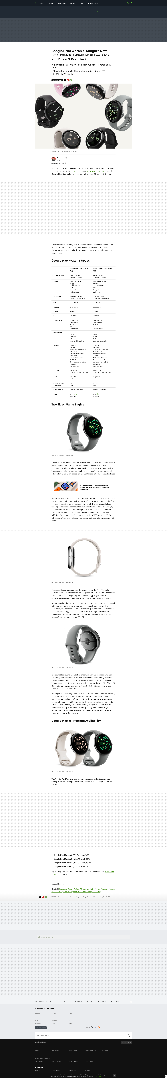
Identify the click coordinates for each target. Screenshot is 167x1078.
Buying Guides (61, 3)
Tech (41, 3)
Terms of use (72, 1070)
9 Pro (89, 171)
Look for (128, 1035)
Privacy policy (56, 1070)
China (53, 1023)
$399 (98, 394)
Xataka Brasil (89, 1061)
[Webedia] (40, 1042)
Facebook (131, 3)
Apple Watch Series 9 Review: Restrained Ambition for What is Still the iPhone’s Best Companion (94, 487)
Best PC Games (68, 1002)
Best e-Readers (91, 1002)
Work (70, 1023)
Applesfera (105, 1050)
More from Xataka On (85, 483)
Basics (71, 1017)
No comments (58, 80)
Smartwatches (62, 897)
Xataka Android (73, 1050)
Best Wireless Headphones (53, 1002)
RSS (99, 1027)
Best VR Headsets (103, 1002)
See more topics (41, 1028)
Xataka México (39, 1061)
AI (69, 1020)
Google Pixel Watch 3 (89, 897)
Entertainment (92, 3)
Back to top (125, 1042)
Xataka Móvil (55, 1050)
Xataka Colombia (56, 1061)
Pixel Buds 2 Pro (99, 171)
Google (78, 897)
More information (98, 1076)
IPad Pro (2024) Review (117, 1002)
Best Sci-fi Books (80, 1002)
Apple (37, 1020)
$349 (75, 394)
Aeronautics (55, 1017)
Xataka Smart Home (90, 1050)
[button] (62, 158)
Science (73, 3)
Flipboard (68, 80)
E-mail (70, 80)
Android (54, 1020)
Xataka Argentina (73, 1061)
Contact (87, 1070)
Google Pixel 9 (76, 171)
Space (81, 3)
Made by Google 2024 (104, 897)
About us (37, 1070)
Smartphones (39, 1017)
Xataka (37, 1050)
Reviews (50, 3)
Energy (54, 1013)
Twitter (128, 3)
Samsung (38, 1023)
